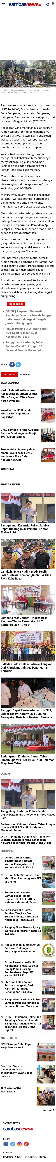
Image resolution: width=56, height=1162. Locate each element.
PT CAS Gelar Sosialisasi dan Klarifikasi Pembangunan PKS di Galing (23, 878)
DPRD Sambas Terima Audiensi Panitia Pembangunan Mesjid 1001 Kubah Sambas (20, 433)
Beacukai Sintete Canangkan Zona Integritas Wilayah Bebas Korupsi (16, 1071)
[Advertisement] (28, 24)
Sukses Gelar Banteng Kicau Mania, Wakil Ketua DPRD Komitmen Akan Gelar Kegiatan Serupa (18, 454)
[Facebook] (12, 364)
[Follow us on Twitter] (12, 1144)
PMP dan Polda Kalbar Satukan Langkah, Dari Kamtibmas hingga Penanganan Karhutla (27, 667)
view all (48, 1110)
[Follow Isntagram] (19, 1144)
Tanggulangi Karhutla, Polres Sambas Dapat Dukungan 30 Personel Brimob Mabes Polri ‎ (25, 346)
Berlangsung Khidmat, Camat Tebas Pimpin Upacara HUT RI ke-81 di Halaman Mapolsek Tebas (27, 760)
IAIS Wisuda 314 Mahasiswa (11, 1089)
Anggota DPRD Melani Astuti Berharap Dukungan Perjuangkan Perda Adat (22, 948)
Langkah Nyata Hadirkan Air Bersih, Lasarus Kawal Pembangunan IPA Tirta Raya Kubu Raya (26, 575)
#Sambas (25, 374)
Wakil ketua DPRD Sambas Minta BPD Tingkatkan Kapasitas (17, 413)
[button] (52, 2)
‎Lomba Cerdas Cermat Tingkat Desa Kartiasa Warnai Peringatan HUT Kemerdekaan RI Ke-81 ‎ (24, 621)
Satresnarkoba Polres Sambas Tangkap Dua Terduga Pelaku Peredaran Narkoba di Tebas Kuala (21, 914)
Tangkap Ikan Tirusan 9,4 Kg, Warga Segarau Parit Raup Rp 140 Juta (23, 931)
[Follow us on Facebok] (6, 1144)
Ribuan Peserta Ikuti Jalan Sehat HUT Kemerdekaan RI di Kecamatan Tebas (27, 332)
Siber (18, 1157)
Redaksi (8, 1157)
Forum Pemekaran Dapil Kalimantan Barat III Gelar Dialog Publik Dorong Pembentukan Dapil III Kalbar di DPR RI (21, 969)
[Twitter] (18, 364)
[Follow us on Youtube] (26, 1144)
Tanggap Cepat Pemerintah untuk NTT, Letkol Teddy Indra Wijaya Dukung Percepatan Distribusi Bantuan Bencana (26, 713)
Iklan (42, 1157)
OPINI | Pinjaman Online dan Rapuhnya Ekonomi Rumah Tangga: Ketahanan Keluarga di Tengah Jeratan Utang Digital (29, 317)
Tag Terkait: (9, 374)
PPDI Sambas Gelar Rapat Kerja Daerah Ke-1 (17, 1045)
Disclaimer (30, 1157)
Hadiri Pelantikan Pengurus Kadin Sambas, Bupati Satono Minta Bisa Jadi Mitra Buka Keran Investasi (19, 395)
